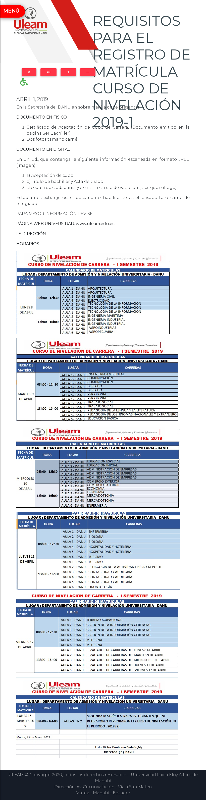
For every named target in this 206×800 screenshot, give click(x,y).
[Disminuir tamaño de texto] (87, 72)
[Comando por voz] (29, 72)
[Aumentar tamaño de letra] (68, 72)
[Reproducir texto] (48, 72)
